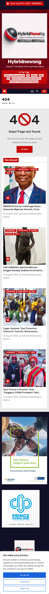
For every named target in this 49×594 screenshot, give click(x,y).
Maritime (34, 169)
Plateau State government (14, 75)
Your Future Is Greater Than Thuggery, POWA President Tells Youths (21, 392)
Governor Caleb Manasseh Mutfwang (26, 79)
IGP (28, 75)
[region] (24, 572)
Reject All (25, 588)
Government (10, 169)
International (23, 169)
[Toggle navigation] (32, 91)
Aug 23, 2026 (12, 336)
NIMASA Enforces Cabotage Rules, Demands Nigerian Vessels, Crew (22, 208)
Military (9, 234)
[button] (38, 91)
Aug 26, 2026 (12, 213)
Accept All (24, 575)
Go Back (24, 149)
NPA (8, 79)
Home (5, 103)
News (8, 173)
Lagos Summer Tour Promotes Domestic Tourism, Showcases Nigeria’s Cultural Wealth (20, 331)
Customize (24, 582)
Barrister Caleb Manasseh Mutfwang (24, 82)
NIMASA (34, 75)
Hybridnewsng (24, 61)
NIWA (41, 75)
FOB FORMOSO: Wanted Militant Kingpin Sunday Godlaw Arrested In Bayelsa (22, 270)
